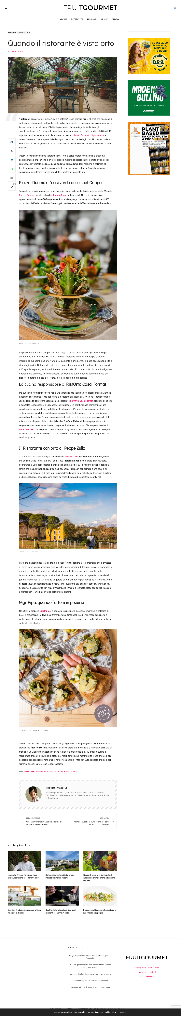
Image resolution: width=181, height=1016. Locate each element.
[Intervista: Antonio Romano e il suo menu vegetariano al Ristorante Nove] (24, 861)
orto (46, 771)
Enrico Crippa (60, 195)
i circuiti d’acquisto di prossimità (88, 135)
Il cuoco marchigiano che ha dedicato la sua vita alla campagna (99, 911)
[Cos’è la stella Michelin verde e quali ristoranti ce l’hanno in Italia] (62, 896)
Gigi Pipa (44, 611)
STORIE (104, 19)
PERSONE (91, 19)
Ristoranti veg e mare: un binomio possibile (90, 981)
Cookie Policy (153, 968)
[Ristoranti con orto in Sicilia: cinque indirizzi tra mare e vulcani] (62, 861)
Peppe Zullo (71, 456)
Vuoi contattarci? (147, 977)
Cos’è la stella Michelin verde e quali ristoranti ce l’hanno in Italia (61, 911)
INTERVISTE (77, 19)
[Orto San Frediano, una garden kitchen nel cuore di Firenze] (24, 896)
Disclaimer (142, 972)
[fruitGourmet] (90, 7)
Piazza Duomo (26, 195)
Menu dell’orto (26, 429)
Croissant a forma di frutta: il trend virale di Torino (90, 987)
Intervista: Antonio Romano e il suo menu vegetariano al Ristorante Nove (23, 876)
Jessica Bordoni (16, 51)
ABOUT (63, 19)
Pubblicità (152, 972)
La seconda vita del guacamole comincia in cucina (90, 974)
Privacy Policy (140, 968)
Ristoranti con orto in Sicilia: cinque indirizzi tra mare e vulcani (60, 876)
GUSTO (115, 19)
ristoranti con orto (68, 771)
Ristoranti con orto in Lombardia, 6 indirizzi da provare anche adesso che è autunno (100, 878)
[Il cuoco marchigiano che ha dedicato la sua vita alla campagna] (100, 896)
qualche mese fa (96, 377)
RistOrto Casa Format (81, 401)
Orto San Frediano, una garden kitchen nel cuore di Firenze (24, 911)
